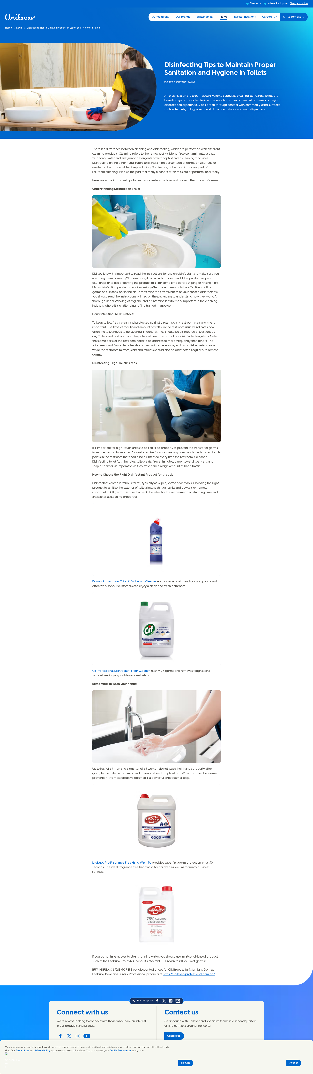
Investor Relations (244, 16)
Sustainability (205, 16)
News (223, 16)
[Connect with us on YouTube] (86, 1036)
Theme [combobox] (254, 3)
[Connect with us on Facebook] (60, 1036)
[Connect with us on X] (69, 1036)
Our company (160, 16)
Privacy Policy (42, 1051)
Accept (294, 1063)
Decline (185, 1063)
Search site (294, 16)
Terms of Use (22, 1051)
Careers (271, 18)
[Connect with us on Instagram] (78, 1036)
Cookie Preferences (120, 1051)
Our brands (183, 16)
